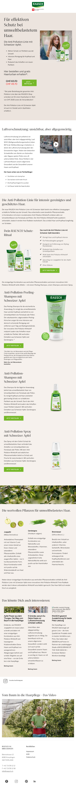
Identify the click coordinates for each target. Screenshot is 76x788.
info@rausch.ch (7, 771)
